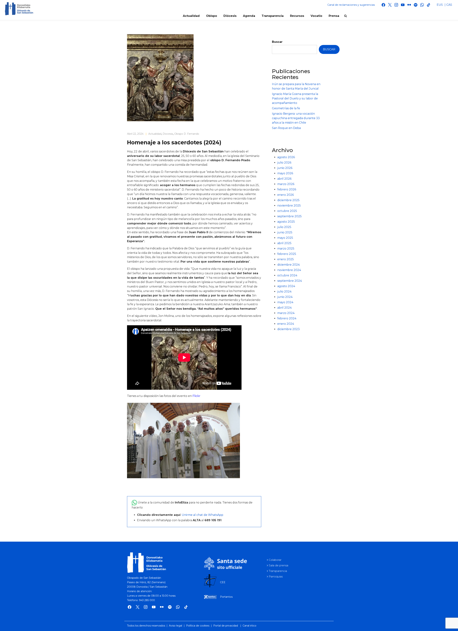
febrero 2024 (286, 318)
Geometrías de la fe (286, 108)
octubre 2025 (287, 211)
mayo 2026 (285, 173)
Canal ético (249, 625)
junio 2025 (284, 232)
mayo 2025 (285, 237)
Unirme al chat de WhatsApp (202, 515)
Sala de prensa (278, 565)
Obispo (211, 16)
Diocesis (168, 133)
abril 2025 (284, 243)
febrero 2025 (286, 254)
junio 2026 (284, 168)
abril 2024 (284, 307)
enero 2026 (285, 194)
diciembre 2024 (288, 264)
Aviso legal (175, 625)
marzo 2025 (285, 248)
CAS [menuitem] (449, 4)
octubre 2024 (287, 275)
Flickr (196, 396)
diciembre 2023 (288, 329)
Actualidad (191, 16)
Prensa (334, 16)
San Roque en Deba (286, 128)
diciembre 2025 (288, 200)
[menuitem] (440, 4)
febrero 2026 (286, 189)
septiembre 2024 (289, 280)
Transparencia (273, 16)
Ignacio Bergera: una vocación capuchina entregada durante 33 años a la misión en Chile (296, 118)
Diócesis (230, 16)
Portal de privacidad (225, 625)
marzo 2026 (285, 184)
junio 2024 (285, 297)
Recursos (297, 16)
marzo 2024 (285, 313)
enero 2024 (285, 323)
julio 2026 (284, 162)
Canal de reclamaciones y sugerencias (351, 4)
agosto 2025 (286, 221)
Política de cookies (197, 625)
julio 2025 (284, 227)
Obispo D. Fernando (186, 133)
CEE (222, 582)
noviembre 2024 (289, 270)
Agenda (249, 16)
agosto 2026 (286, 157)
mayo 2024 (285, 302)
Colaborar (275, 560)
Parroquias (276, 576)
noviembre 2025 (289, 205)
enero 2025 (285, 259)
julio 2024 (284, 291)
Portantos (226, 596)
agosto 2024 (286, 286)
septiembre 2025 (289, 216)
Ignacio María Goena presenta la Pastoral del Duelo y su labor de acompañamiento (295, 98)
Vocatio (316, 16)
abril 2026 (284, 178)
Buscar (277, 42)
